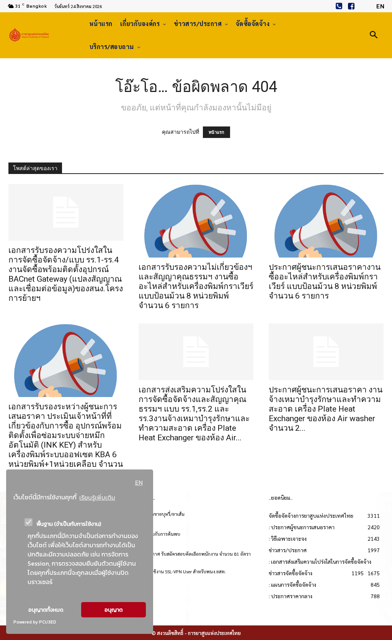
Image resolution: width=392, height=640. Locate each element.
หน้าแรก (216, 132)
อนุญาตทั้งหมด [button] (45, 610)
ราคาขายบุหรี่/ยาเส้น (164, 514)
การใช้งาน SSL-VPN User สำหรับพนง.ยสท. (185, 571)
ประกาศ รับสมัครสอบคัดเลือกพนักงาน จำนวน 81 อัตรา (197, 554)
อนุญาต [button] (113, 610)
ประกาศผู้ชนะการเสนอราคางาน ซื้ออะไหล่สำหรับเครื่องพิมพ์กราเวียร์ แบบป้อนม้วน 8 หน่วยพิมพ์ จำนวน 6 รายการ (325, 281)
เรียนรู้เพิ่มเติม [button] (97, 497)
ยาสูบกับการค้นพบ (162, 534)
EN (139, 482)
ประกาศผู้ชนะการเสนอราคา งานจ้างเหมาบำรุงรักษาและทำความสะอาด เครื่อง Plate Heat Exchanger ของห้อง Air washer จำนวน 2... (325, 409)
